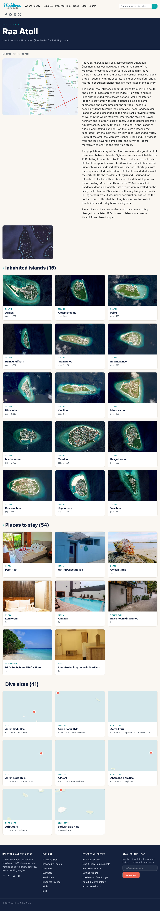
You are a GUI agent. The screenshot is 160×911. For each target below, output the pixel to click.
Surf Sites (47, 872)
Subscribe (131, 875)
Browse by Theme (52, 864)
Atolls (16, 53)
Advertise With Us (92, 886)
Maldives (6, 53)
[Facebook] (6, 14)
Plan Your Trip (62, 6)
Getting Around (90, 872)
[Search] (155, 6)
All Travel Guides (91, 859)
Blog (84, 6)
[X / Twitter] (19, 14)
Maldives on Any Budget (95, 877)
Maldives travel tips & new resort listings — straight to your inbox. (138, 860)
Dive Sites (47, 868)
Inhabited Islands (51, 882)
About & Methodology (94, 882)
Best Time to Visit (91, 868)
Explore (48, 6)
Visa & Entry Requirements (96, 864)
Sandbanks (48, 877)
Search (92, 6)
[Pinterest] (15, 14)
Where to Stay (32, 6)
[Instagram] (10, 14)
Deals (76, 6)
